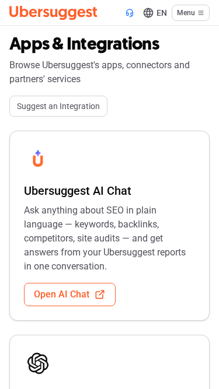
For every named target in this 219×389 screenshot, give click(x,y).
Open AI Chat (61, 294)
